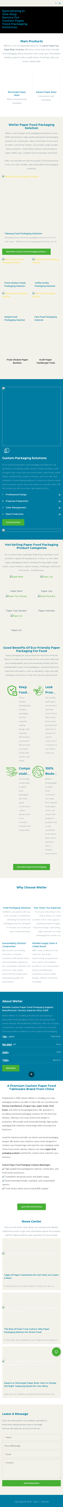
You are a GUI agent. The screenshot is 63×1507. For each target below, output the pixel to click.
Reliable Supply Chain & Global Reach (44, 945)
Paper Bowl (16, 591)
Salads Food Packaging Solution (14, 318)
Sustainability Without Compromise (14, 945)
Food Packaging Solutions (17, 907)
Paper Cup (46, 591)
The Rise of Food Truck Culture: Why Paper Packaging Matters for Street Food (26, 1330)
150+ (5, 1060)
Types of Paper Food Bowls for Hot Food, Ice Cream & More (31, 1276)
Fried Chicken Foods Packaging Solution (15, 284)
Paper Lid (16, 630)
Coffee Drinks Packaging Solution (45, 284)
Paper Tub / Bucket (16, 610)
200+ (5, 1052)
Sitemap (44, 1501)
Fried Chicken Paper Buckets (17, 361)
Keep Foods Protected (24, 690)
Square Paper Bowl (46, 92)
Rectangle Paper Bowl (17, 94)
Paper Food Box (46, 610)
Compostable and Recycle (24, 771)
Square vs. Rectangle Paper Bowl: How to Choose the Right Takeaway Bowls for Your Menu (30, 1384)
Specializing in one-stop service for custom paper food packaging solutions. (14, 19)
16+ (4, 1036)
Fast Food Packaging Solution (46, 318)
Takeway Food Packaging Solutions (23, 233)
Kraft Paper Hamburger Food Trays (46, 361)
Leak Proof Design (50, 690)
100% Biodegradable (50, 771)
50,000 (7, 1044)
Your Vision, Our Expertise (47, 907)
